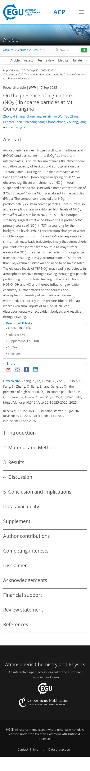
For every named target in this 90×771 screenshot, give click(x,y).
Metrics (63, 60)
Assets (28, 60)
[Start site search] (84, 50)
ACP (59, 12)
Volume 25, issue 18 (31, 50)
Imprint (38, 749)
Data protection (59, 749)
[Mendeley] (8, 369)
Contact (23, 749)
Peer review (45, 60)
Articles (8, 50)
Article (15, 60)
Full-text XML (17, 335)
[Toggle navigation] (81, 12)
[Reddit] (17, 369)
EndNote (14, 354)
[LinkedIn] (35, 369)
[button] (56, 50)
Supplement (16, 341)
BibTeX (12, 347)
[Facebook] (26, 369)
